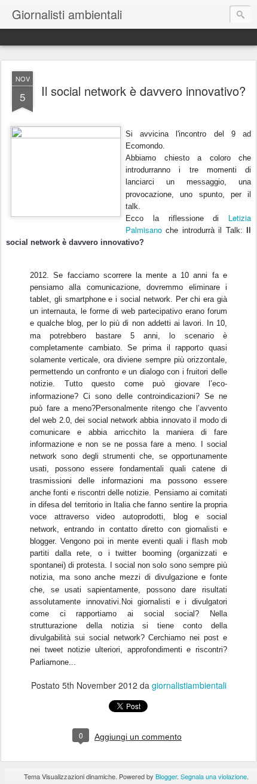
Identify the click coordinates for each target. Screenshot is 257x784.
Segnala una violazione (213, 776)
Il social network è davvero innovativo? (143, 90)
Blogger (166, 776)
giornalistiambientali (189, 685)
